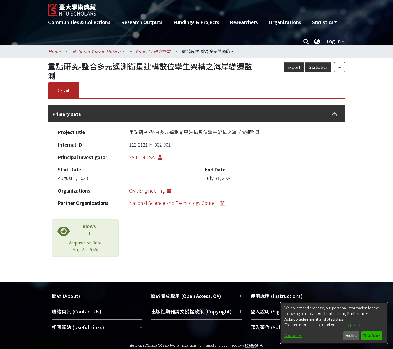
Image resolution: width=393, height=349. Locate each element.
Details (63, 90)
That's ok (371, 335)
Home (54, 51)
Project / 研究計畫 (153, 51)
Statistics (318, 67)
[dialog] (334, 323)
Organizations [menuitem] (285, 22)
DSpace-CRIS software (162, 345)
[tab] (196, 113)
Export (293, 67)
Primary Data (67, 114)
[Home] (167, 8)
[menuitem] (324, 22)
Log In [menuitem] (333, 41)
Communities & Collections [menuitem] (79, 22)
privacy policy (348, 324)
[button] (334, 114)
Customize (293, 335)
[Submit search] (306, 41)
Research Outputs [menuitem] (142, 22)
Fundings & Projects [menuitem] (196, 22)
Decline (351, 335)
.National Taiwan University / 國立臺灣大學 (98, 51)
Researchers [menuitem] (244, 22)
